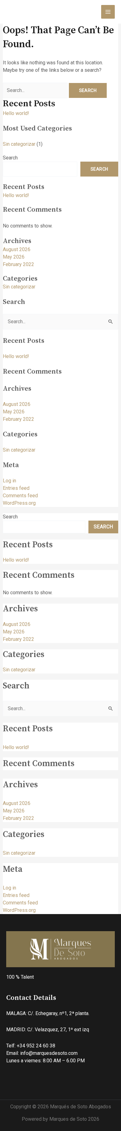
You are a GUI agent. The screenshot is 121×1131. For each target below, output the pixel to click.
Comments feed (20, 496)
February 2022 (18, 264)
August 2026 (16, 249)
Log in (9, 481)
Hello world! (16, 113)
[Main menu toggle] (108, 12)
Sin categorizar (19, 144)
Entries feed (16, 488)
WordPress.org (19, 503)
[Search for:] (36, 90)
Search (10, 158)
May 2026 (14, 257)
